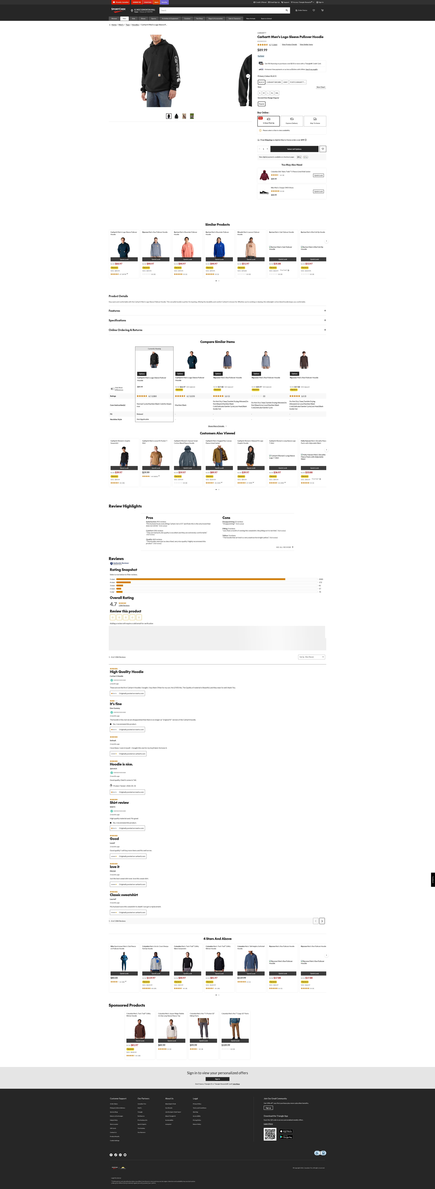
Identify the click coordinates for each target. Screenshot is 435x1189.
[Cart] (322, 10)
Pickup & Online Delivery (117, 1108)
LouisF (112, 843)
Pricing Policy (197, 1120)
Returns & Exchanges (116, 1116)
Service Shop (114, 1112)
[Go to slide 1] (169, 116)
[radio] (261, 82)
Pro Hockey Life (142, 1120)
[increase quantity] (267, 149)
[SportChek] (148, 2)
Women (114, 18)
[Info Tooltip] (305, 140)
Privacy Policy (197, 1104)
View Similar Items (306, 44)
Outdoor (187, 18)
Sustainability (169, 1120)
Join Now (236, 1084)
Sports (153, 18)
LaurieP (113, 899)
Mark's (140, 1108)
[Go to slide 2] (176, 116)
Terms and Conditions (199, 1108)
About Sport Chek (170, 1104)
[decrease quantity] (259, 149)
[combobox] (313, 657)
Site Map (195, 1112)
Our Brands (168, 1108)
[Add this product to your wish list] (322, 149)
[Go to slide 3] (184, 116)
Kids (133, 18)
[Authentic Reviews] (119, 563)
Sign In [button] (321, 2)
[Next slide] (326, 241)
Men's (121, 25)
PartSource (141, 1116)
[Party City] (164, 2)
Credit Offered (261, 2)
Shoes (143, 18)
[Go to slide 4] (192, 116)
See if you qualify (312, 69)
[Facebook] (111, 1154)
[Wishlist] (314, 10)
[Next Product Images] (248, 76)
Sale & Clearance (234, 18)
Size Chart (321, 87)
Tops (128, 25)
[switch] (114, 389)
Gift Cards (113, 1128)
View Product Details (289, 44)
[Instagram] (120, 1154)
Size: (260, 87)
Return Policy (197, 1124)
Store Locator (114, 1124)
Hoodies (135, 25)
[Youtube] (125, 1154)
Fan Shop (199, 18)
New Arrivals (250, 18)
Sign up (268, 1108)
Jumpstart (168, 1124)
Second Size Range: (265, 98)
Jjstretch (113, 768)
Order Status (302, 10)
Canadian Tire (142, 1104)
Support (286, 2)
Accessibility (197, 1116)
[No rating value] (257, 396)
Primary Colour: (264, 76)
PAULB (113, 871)
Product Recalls (115, 1136)
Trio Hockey (141, 1128)
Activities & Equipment (170, 18)
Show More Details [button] (216, 426)
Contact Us (113, 1132)
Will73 (112, 807)
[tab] (268, 121)
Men (124, 18)
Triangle (140, 1112)
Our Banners (142, 1132)
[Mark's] (156, 2)
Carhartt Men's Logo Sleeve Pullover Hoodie (290, 37)
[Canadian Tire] (137, 2)
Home (114, 25)
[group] (122, 267)
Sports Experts (142, 1124)
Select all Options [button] (294, 149)
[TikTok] (115, 1154)
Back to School (266, 18)
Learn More (268, 1124)
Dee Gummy (115, 708)
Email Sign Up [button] (275, 2)
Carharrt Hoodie (116, 676)
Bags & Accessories (216, 18)
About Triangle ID (170, 1116)
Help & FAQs (114, 1120)
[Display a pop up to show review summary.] (127, 274)
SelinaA (113, 740)
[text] (124, 274)
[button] (286, 10)
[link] (268, 44)
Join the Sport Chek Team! (173, 1112)
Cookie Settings (114, 1140)
